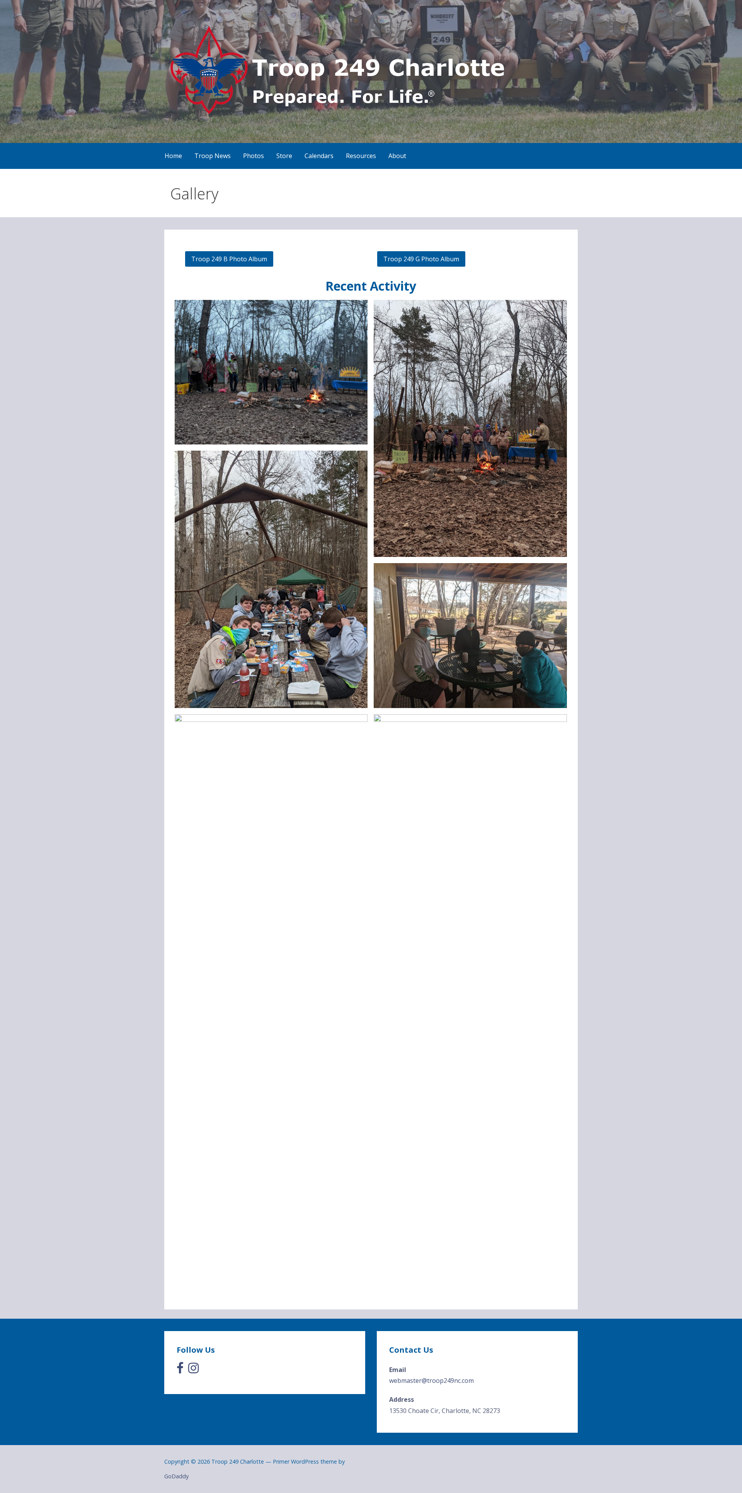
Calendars (319, 156)
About (397, 156)
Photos (253, 156)
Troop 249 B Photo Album (229, 259)
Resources (361, 156)
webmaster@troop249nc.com (431, 1380)
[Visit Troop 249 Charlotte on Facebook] (180, 1370)
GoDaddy (176, 1476)
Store (284, 156)
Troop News (212, 156)
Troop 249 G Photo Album (421, 259)
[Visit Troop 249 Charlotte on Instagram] (193, 1370)
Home (173, 156)
